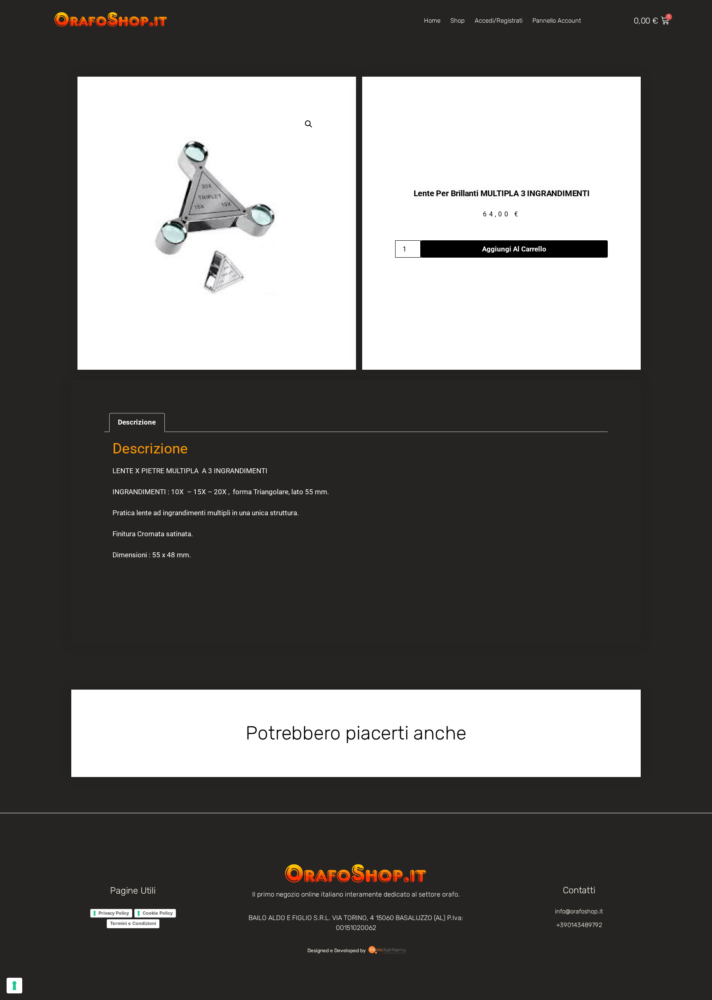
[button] (308, 124)
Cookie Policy (158, 913)
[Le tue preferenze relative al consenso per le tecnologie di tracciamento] (14, 985)
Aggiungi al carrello (514, 249)
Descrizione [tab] (137, 422)
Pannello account (556, 20)
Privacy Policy (113, 913)
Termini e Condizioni (133, 923)
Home (432, 20)
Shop (457, 20)
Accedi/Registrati (498, 20)
